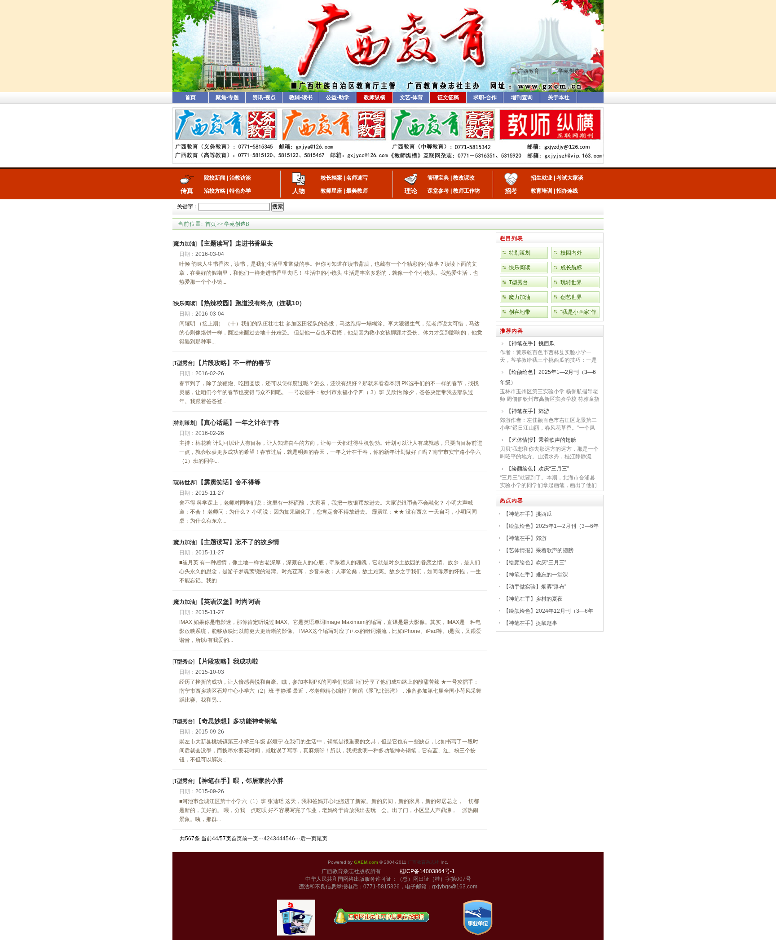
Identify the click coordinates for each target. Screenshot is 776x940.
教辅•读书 (301, 97)
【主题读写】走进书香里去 (235, 243)
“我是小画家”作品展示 (578, 313)
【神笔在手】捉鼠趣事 (530, 623)
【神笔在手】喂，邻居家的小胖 (239, 780)
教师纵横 (374, 97)
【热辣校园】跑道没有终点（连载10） (251, 303)
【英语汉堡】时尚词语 (229, 601)
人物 (298, 190)
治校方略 (214, 191)
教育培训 (541, 191)
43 (273, 838)
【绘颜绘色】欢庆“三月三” (537, 469)
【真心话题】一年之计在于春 (238, 422)
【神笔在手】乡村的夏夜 (533, 599)
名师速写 (357, 178)
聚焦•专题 (227, 97)
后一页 (308, 838)
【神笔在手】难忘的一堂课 (535, 574)
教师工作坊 (466, 191)
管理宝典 (438, 178)
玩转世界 (571, 282)
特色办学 (240, 191)
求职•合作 (485, 97)
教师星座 (331, 191)
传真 (187, 190)
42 (267, 838)
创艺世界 (571, 297)
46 (292, 838)
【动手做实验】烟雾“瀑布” (534, 587)
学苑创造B (236, 224)
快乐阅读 (519, 267)
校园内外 (571, 253)
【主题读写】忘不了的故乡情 (238, 541)
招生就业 (541, 178)
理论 (411, 190)
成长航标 (571, 267)
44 (279, 838)
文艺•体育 (411, 97)
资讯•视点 (264, 97)
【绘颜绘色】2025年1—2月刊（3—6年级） (548, 377)
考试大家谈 (569, 178)
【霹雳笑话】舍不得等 (229, 482)
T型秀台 (518, 282)
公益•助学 (337, 97)
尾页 (322, 838)
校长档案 (331, 178)
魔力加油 (519, 297)
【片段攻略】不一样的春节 (233, 362)
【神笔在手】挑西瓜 (530, 343)
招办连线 (567, 191)
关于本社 (558, 97)
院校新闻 (214, 178)
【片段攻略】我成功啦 (226, 661)
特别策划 (519, 253)
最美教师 (357, 191)
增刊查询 (522, 97)
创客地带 (519, 312)
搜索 (277, 206)
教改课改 (464, 178)
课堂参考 (438, 191)
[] (184, 244)
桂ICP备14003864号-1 (427, 871)
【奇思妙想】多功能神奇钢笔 (236, 721)
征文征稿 (448, 97)
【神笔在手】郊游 (527, 411)
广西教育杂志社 (423, 862)
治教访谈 (240, 178)
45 (285, 838)
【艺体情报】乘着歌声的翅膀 (541, 440)
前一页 (250, 838)
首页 (190, 97)
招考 (511, 190)
